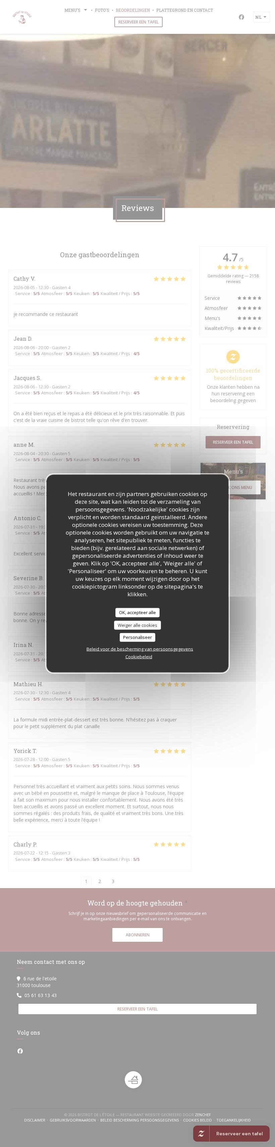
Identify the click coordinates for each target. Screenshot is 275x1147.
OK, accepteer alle (137, 612)
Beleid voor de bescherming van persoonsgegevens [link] (140, 649)
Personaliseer (137, 637)
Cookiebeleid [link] (138, 656)
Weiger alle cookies (137, 625)
